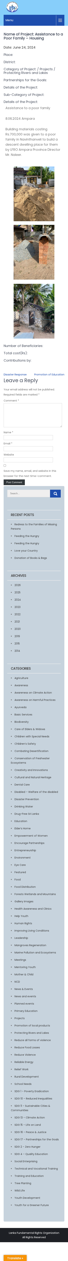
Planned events (24, 1003)
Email (8, 443)
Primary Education (26, 1011)
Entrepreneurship (25, 850)
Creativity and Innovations (31, 770)
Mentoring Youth (25, 967)
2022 (17, 614)
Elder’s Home (23, 828)
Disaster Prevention (27, 799)
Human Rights (23, 923)
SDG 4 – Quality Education (31, 1154)
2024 (18, 600)
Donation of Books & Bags (31, 558)
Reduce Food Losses (27, 1047)
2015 (17, 643)
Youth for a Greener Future (32, 1205)
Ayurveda (20, 707)
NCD (17, 982)
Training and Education (29, 1176)
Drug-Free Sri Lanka (27, 814)
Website (9, 454)
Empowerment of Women (31, 836)
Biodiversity (22, 722)
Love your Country (26, 550)
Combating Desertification (31, 751)
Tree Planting (23, 1183)
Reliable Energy (24, 1062)
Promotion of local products (32, 1025)
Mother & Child (24, 974)
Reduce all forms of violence (33, 1040)
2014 (17, 651)
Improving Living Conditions (32, 930)
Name (8, 432)
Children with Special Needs (32, 736)
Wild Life (20, 1190)
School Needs (23, 1084)
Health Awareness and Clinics (33, 909)
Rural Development (27, 1076)
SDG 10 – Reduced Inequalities (33, 1098)
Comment (11, 400)
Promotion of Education (49, 374)
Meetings (20, 960)
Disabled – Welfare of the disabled (36, 792)
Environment (23, 857)
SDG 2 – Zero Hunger (27, 1147)
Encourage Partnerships (29, 843)
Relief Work (21, 1069)
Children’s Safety (25, 744)
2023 (17, 607)
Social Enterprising (26, 1161)
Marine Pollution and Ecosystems (35, 952)
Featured (20, 872)
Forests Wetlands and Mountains (35, 894)
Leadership (21, 938)
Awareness (21, 685)
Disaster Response (15, 374)
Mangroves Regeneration (30, 945)
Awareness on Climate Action (33, 692)
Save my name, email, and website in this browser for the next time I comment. (30, 473)
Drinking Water (24, 806)
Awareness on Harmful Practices (35, 700)
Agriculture (21, 678)
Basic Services (23, 714)
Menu (9, 20)
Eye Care (20, 865)
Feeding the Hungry (27, 536)
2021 (17, 621)
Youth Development (27, 1198)
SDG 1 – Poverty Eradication (32, 1091)
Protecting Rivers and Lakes (32, 1033)
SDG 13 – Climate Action (30, 1117)
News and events (25, 996)
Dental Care (22, 784)
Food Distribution (25, 887)
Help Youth (21, 916)
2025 (17, 592)
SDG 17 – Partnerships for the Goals (37, 1139)
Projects (20, 1018)
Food (18, 879)
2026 (18, 585)
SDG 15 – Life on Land (28, 1125)
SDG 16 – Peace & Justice (30, 1132)
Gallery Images (24, 901)
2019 (17, 636)
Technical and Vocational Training (36, 1168)
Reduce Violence (25, 1055)
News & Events (24, 989)
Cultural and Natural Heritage (33, 777)
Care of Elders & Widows (30, 729)
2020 (18, 629)
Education (21, 821)
